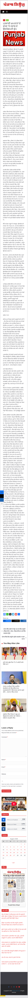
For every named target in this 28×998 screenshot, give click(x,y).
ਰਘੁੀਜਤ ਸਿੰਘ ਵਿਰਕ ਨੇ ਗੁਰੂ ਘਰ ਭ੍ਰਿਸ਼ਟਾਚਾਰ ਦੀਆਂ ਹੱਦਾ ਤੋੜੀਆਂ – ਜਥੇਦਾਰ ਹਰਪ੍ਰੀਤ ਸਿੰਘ (12, 716)
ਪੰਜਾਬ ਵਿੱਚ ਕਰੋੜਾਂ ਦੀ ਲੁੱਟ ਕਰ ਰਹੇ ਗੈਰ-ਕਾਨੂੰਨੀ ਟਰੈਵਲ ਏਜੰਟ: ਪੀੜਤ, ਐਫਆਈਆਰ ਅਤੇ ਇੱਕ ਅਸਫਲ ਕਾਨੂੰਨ (14, 631)
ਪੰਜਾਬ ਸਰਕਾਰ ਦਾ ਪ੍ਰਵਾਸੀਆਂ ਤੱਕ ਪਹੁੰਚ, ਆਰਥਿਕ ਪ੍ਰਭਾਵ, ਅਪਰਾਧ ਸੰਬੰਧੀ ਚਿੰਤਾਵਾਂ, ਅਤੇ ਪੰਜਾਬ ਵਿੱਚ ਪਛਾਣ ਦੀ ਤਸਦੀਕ (14, 944)
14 (17, 850)
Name (4, 759)
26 (10, 855)
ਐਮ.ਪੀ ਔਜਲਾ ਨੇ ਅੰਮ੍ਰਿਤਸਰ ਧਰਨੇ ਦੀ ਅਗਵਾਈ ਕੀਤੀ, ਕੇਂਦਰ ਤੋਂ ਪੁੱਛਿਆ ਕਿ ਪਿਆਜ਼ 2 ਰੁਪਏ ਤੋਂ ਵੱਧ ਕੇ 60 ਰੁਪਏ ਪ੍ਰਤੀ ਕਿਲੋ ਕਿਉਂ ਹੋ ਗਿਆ (14, 916)
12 (10, 850)
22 (21, 852)
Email (3, 767)
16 (24, 850)
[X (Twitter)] (2, 496)
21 (17, 852)
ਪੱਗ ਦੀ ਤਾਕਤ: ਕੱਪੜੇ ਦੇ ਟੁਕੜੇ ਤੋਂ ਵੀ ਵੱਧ (11, 957)
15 (21, 850)
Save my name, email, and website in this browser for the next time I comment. (12, 785)
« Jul (13, 862)
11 (7, 850)
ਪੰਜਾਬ (7, 20)
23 (24, 852)
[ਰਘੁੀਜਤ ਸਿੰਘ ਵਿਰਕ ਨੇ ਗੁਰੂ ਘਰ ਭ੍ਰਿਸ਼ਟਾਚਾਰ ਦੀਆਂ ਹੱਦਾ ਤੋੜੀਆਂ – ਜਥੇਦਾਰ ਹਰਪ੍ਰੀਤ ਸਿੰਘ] (14, 699)
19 (10, 852)
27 (14, 855)
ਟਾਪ (4, 20)
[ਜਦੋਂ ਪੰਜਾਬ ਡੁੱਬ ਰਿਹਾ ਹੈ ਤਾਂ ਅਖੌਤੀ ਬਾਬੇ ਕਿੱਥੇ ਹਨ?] (14, 648)
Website (4, 774)
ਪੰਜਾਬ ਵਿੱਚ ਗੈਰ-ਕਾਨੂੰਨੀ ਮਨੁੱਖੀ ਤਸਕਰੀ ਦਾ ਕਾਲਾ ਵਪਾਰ (13, 638)
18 (7, 852)
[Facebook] (2, 492)
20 (14, 852)
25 (7, 855)
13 (14, 850)
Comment (5, 737)
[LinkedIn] (2, 500)
